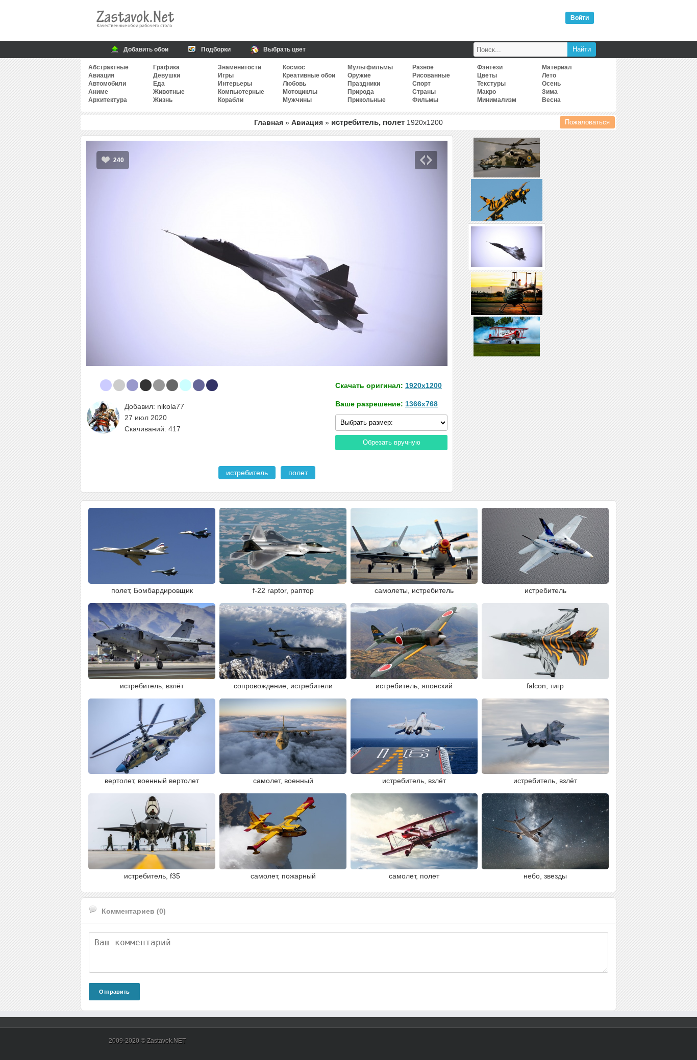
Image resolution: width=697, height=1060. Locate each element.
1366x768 (421, 404)
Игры (226, 75)
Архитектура (107, 100)
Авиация (101, 75)
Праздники (363, 83)
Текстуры (491, 83)
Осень (551, 83)
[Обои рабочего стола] (134, 30)
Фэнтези (490, 67)
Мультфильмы (370, 67)
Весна (551, 100)
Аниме (98, 91)
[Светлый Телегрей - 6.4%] (119, 385)
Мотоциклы (300, 91)
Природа (360, 91)
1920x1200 (423, 385)
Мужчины (297, 100)
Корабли (230, 100)
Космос (294, 67)
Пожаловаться (587, 122)
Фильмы (425, 100)
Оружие (359, 75)
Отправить (114, 992)
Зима (550, 91)
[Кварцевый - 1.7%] (159, 385)
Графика (166, 67)
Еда (159, 83)
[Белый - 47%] (92, 385)
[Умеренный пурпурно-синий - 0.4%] (212, 385)
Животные (169, 91)
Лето (549, 75)
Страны (424, 91)
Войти (579, 17)
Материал (557, 67)
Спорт (421, 83)
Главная (268, 122)
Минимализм (496, 100)
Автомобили (107, 83)
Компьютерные (241, 91)
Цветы (487, 75)
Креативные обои (309, 75)
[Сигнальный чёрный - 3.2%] (146, 385)
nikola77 (170, 406)
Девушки (166, 75)
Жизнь (162, 100)
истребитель (247, 473)
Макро (486, 91)
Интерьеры (235, 83)
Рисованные (431, 75)
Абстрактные (108, 67)
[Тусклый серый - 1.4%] (172, 385)
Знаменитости (239, 67)
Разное (423, 67)
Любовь (294, 83)
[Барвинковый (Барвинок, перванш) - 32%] (106, 385)
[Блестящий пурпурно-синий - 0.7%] (199, 385)
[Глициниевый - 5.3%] (132, 385)
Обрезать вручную (391, 442)
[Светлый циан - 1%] (185, 385)
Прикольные (366, 100)
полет (298, 473)
